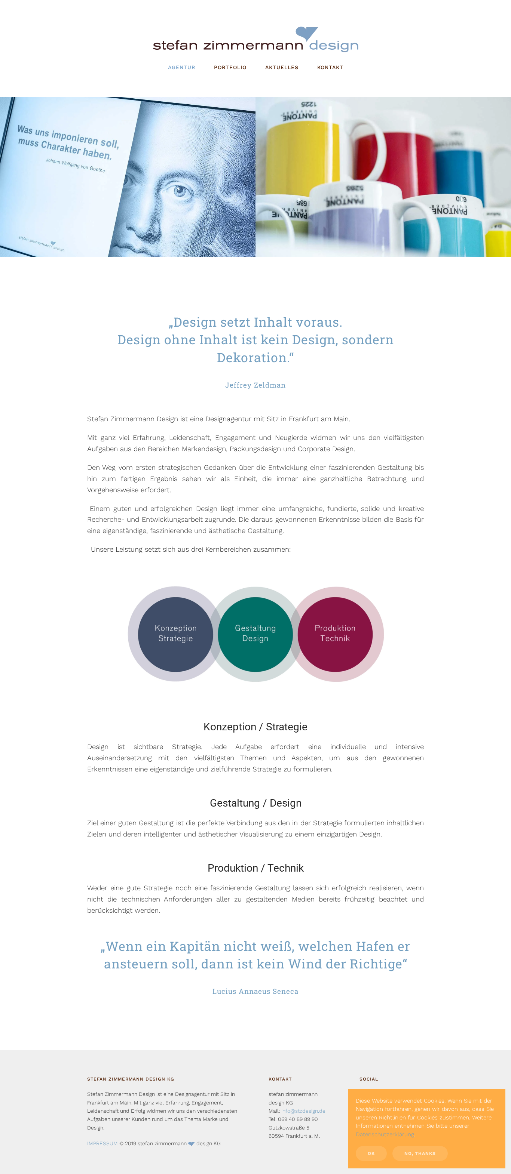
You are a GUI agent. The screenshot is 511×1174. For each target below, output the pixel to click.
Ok (371, 1153)
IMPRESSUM (102, 1143)
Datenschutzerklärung (385, 1134)
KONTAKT (330, 67)
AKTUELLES (282, 67)
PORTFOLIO (230, 67)
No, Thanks (420, 1153)
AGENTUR (181, 67)
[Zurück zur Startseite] (255, 39)
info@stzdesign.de (303, 1111)
